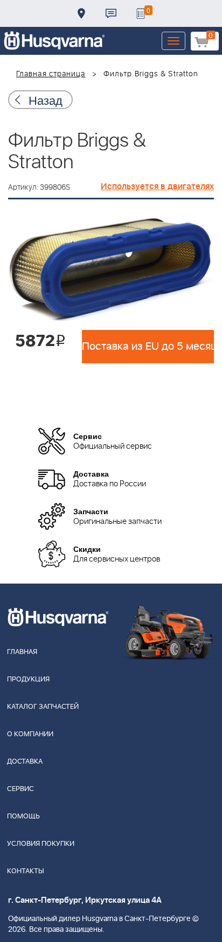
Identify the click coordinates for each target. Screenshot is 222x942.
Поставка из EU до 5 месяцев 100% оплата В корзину (148, 347)
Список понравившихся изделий (140, 13)
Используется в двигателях (157, 186)
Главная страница (51, 74)
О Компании (30, 734)
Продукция (28, 679)
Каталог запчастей (43, 707)
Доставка (81, 13)
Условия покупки (40, 844)
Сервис (20, 789)
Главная (22, 652)
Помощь (23, 816)
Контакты (111, 13)
